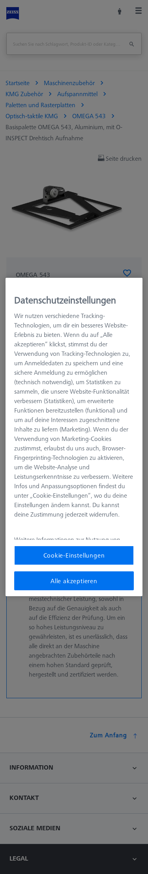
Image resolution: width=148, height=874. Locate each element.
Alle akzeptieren (74, 580)
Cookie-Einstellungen (74, 555)
